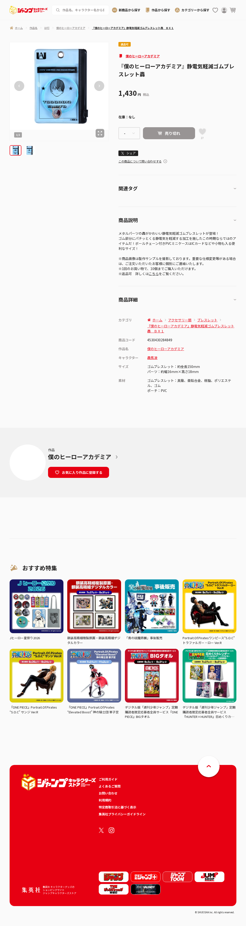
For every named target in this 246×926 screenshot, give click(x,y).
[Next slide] (99, 86)
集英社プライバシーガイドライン (122, 814)
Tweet (128, 153)
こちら (154, 273)
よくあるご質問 (110, 786)
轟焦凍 (152, 357)
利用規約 (105, 800)
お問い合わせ (108, 793)
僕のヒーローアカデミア (143, 56)
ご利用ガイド (108, 779)
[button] (15, 150)
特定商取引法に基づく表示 (117, 807)
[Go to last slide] (19, 86)
